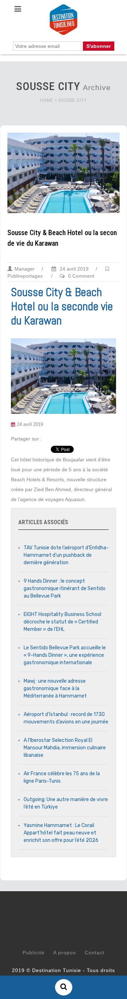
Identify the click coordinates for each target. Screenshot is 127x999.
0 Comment (81, 276)
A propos (64, 952)
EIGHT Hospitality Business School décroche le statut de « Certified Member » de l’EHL (62, 621)
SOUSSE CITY (73, 100)
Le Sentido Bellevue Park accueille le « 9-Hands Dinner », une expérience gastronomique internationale (65, 655)
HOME (46, 100)
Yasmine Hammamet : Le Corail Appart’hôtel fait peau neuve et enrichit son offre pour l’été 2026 (61, 832)
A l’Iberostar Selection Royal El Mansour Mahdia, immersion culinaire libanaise (65, 747)
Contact (94, 952)
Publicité (33, 952)
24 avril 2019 (73, 269)
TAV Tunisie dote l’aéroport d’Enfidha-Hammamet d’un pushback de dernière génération (66, 555)
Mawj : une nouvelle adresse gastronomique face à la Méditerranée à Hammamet (55, 688)
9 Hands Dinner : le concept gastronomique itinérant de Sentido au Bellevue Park (64, 588)
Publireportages (25, 276)
